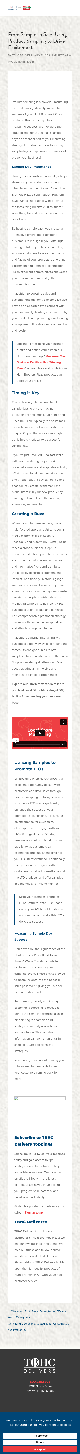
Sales (31, 61)
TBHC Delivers (22, 55)
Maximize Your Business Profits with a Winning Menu (41, 362)
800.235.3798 (40, 1382)
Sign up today (33, 1213)
